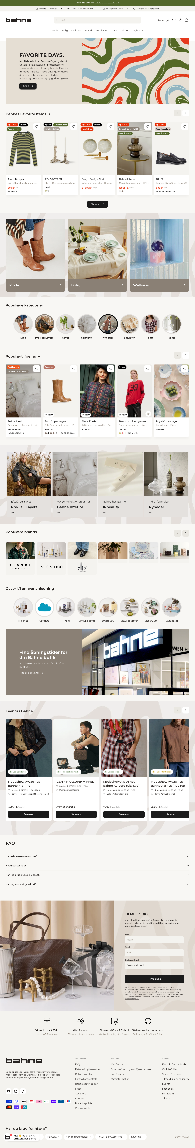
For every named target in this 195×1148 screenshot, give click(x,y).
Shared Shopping (172, 1074)
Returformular (83, 1074)
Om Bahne (117, 1064)
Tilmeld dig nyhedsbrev (175, 1079)
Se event (29, 814)
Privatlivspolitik (83, 1103)
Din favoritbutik (132, 960)
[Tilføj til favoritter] (36, 126)
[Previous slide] (177, 113)
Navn (127, 934)
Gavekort (80, 1093)
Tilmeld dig (154, 979)
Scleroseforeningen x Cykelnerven (131, 1069)
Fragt (78, 1088)
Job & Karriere (119, 1074)
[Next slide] (185, 113)
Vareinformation (120, 1079)
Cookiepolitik (82, 1108)
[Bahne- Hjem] (29, 20)
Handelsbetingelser (86, 1084)
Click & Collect (170, 1069)
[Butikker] (180, 20)
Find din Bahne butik (174, 1064)
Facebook (167, 1088)
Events (166, 1084)
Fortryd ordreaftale (86, 1079)
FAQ (77, 1064)
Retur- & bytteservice (87, 1069)
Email (127, 947)
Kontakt (79, 1098)
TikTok (166, 1098)
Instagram (168, 1093)
